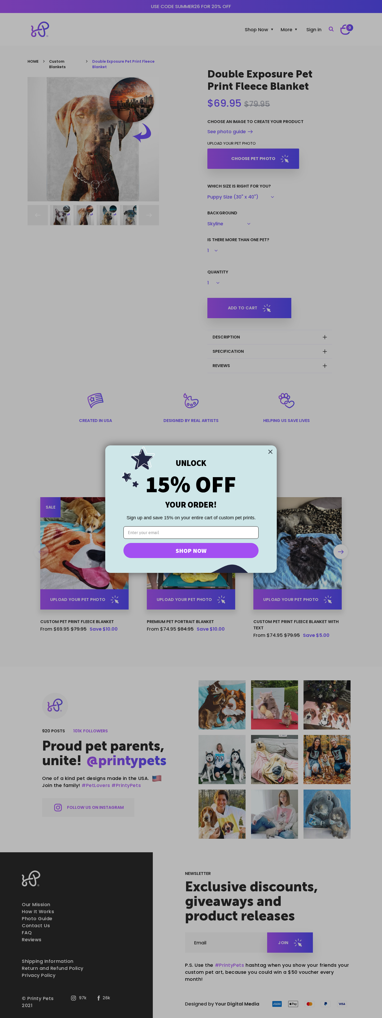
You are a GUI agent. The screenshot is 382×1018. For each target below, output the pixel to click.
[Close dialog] (270, 451)
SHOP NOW (191, 550)
